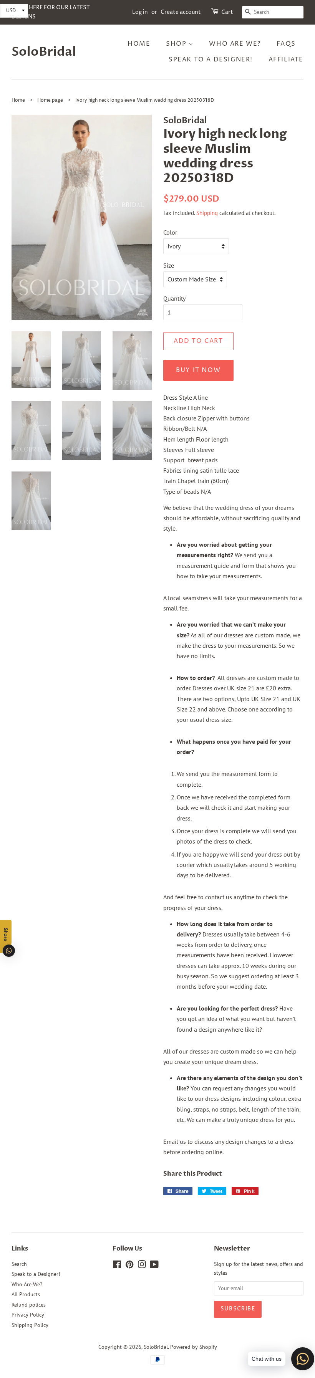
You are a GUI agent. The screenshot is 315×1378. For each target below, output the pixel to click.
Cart (227, 12)
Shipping (207, 213)
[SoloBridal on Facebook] (117, 1265)
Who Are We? (235, 44)
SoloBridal (44, 52)
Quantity (174, 298)
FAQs (286, 44)
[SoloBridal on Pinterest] (129, 1265)
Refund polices (29, 1304)
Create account (181, 12)
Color (170, 232)
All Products (26, 1294)
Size (168, 265)
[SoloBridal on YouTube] (154, 1265)
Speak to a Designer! (211, 59)
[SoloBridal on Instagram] (142, 1265)
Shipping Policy (30, 1325)
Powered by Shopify (193, 1346)
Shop (177, 44)
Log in (140, 12)
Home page (50, 100)
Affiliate (286, 59)
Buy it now (198, 370)
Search (19, 1264)
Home (139, 44)
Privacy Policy (28, 1314)
